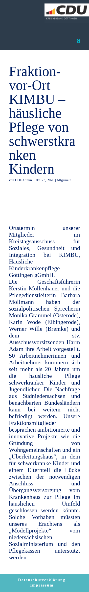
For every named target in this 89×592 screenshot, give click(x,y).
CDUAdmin (23, 180)
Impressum (41, 585)
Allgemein (64, 180)
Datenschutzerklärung (42, 580)
